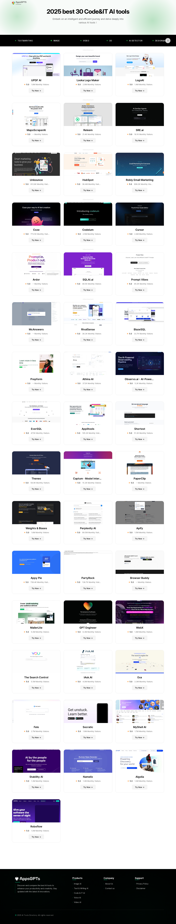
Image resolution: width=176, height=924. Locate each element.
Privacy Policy (142, 884)
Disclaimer (140, 888)
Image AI (77, 884)
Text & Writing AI (81, 888)
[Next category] (167, 40)
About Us (109, 884)
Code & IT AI (79, 893)
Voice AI (77, 897)
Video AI (77, 902)
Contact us (110, 888)
